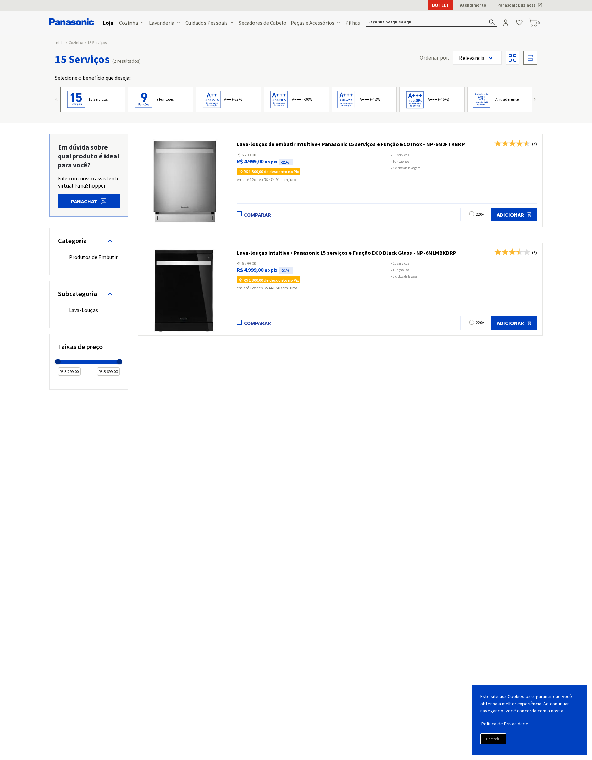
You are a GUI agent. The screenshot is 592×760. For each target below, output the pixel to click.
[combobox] (432, 22)
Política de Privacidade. (505, 724)
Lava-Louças (83, 310)
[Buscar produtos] (492, 21)
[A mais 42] (364, 99)
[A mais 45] (432, 99)
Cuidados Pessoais (206, 22)
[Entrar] (506, 22)
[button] (432, 22)
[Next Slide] (533, 100)
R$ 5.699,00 (108, 371)
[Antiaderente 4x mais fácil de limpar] (499, 99)
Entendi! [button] (493, 739)
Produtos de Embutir (93, 257)
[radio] (512, 58)
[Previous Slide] (59, 100)
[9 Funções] (160, 99)
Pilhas (352, 22)
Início (59, 42)
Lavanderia (161, 22)
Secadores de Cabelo (262, 22)
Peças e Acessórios (312, 22)
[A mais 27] (228, 99)
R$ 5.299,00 (69, 371)
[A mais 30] (296, 99)
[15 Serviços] (92, 99)
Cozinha (128, 22)
